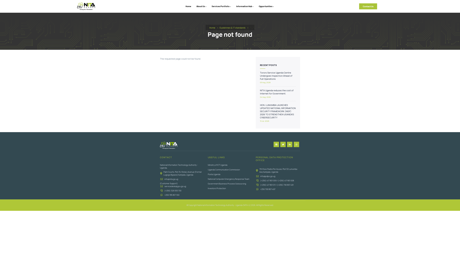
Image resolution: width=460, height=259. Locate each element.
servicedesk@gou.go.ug (175, 186)
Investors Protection (217, 188)
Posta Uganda (214, 174)
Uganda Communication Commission (224, 169)
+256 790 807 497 (267, 189)
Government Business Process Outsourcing (227, 183)
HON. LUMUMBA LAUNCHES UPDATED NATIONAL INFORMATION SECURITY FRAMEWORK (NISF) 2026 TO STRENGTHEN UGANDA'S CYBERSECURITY (278, 111)
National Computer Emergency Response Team (228, 179)
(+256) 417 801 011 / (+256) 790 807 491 (277, 185)
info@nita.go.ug (171, 179)
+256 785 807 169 (171, 195)
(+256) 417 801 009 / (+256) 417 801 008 (277, 180)
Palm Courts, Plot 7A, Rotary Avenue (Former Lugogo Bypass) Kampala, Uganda (183, 173)
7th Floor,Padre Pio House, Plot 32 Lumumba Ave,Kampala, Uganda (278, 170)
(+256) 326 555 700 (172, 190)
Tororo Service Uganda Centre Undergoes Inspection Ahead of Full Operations (276, 75)
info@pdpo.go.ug (267, 176)
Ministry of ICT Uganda (217, 165)
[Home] (86, 6)
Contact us (368, 6)
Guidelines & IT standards (232, 27)
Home (212, 27)
